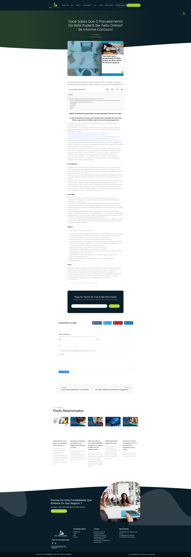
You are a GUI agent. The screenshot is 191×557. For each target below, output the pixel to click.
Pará (73, 137)
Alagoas (73, 133)
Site (59, 345)
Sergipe (106, 138)
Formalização (73, 103)
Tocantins (112, 138)
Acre (69, 133)
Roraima (85, 138)
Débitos (72, 106)
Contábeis (75, 279)
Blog (95, 5)
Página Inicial (65, 5)
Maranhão (78, 135)
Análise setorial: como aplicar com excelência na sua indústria (60, 443)
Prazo (71, 108)
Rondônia (79, 138)
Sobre (72, 5)
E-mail (98, 339)
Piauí (93, 137)
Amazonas (84, 133)
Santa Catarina (92, 138)
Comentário (61, 354)
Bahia (89, 133)
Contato (101, 5)
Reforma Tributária (109, 5)
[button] (107, 89)
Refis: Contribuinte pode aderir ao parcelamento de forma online (85, 99)
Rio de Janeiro (100, 137)
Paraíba (77, 137)
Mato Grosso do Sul (95, 135)
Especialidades (87, 5)
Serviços (78, 5)
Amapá (78, 133)
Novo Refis (72, 105)
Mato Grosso (85, 135)
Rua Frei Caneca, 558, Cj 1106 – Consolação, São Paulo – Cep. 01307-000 (59, 547)
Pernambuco (88, 137)
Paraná (82, 137)
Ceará (93, 133)
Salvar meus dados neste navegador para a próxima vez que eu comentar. (78, 350)
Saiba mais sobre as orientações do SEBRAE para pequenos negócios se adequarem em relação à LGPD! (95, 445)
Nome (60, 339)
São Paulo (100, 138)
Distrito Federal (99, 133)
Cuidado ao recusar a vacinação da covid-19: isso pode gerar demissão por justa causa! (130, 445)
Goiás (73, 135)
